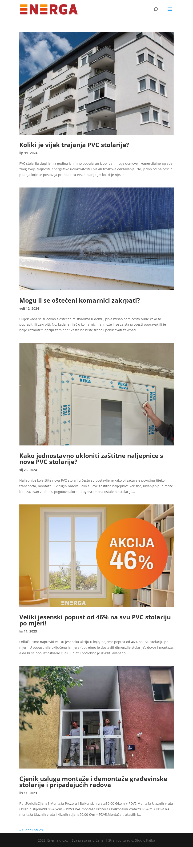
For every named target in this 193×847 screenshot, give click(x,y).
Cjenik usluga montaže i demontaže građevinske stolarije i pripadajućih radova (93, 781)
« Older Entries (31, 830)
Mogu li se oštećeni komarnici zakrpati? (79, 300)
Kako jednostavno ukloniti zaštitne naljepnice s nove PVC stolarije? (91, 458)
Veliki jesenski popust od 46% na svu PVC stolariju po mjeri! (95, 620)
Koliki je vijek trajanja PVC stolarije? (74, 145)
